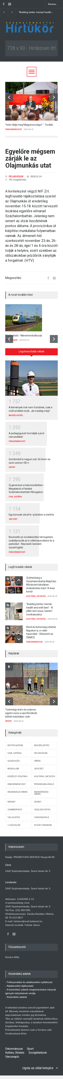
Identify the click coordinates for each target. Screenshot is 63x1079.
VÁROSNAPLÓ (41, 817)
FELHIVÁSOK (16, 176)
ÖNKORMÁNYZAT (13, 129)
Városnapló (12, 1056)
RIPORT (11, 802)
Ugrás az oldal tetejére (37, 1068)
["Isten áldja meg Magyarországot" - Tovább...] (31, 101)
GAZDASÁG (14, 761)
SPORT (12, 467)
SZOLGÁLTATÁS (42, 809)
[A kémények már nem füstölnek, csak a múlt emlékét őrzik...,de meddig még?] (31, 378)
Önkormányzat (14, 1048)
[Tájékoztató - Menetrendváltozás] (31, 317)
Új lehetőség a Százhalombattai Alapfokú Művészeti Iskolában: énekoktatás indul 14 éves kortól (41, 584)
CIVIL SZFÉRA (15, 497)
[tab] (31, 353)
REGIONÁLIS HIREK (18, 792)
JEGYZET (13, 519)
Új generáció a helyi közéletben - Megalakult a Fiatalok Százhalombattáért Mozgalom (26, 488)
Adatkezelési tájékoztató (20, 985)
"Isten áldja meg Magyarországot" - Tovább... (29, 124)
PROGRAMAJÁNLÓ (44, 784)
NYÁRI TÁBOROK (43, 825)
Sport (30, 1048)
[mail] (9, 4)
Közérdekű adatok (17, 997)
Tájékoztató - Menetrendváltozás (23, 335)
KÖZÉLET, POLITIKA (18, 776)
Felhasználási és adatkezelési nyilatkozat (29, 982)
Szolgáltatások (38, 1052)
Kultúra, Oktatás (14, 1052)
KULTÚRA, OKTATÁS (36, 596)
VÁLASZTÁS (14, 817)
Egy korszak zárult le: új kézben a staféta (31, 514)
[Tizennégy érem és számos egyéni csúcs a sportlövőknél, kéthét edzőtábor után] (33, 684)
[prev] (9, 97)
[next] (54, 97)
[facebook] (3, 4)
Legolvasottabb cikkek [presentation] (31, 351)
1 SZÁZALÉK (14, 825)
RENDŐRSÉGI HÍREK (41, 793)
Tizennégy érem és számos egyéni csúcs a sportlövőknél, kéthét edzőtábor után (21, 713)
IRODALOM (13, 768)
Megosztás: (13, 277)
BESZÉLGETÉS (16, 415)
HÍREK (37, 761)
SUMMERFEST (15, 809)
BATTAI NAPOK (15, 745)
